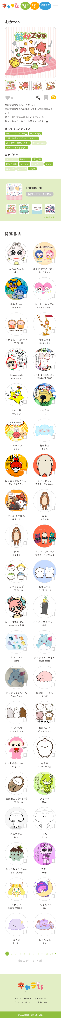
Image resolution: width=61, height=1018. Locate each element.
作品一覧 (50, 217)
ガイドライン (40, 998)
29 (51, 953)
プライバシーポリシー (23, 1002)
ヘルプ (18, 998)
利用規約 (27, 998)
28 (47, 953)
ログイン (35, 5)
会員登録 (25, 5)
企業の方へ (45, 5)
